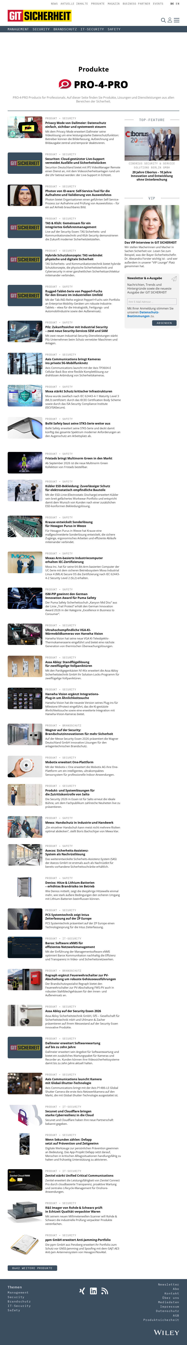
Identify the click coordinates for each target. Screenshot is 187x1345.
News (54, 3)
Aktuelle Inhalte (74, 3)
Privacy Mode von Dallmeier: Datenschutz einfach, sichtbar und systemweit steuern (75, 125)
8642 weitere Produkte (32, 1268)
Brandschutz (65, 29)
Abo (176, 1289)
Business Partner (136, 3)
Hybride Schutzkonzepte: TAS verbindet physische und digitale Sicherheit (73, 257)
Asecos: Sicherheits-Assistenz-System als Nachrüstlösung (67, 852)
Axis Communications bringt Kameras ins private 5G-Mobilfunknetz (73, 361)
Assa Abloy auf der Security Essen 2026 (73, 1011)
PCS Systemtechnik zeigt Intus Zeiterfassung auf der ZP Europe (68, 917)
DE (172, 3)
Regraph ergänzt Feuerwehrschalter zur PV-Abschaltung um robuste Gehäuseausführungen (80, 977)
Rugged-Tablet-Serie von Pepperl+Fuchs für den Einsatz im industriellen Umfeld (74, 293)
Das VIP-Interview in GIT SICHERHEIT (151, 242)
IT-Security (92, 29)
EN (177, 3)
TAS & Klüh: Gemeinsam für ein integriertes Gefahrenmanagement (70, 225)
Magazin (114, 3)
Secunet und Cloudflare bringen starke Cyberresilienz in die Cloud (69, 1113)
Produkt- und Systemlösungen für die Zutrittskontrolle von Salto (70, 792)
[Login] (170, 20)
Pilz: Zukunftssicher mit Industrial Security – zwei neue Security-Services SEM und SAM (76, 329)
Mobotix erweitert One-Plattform (69, 762)
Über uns (170, 1298)
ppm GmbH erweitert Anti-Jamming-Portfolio (78, 1240)
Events (158, 3)
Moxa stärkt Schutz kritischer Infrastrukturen (78, 391)
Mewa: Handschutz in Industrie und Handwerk (79, 823)
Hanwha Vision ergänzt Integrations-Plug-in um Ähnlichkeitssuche (72, 696)
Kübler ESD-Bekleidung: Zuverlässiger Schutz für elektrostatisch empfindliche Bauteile (77, 488)
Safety (114, 29)
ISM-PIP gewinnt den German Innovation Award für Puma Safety (70, 596)
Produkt (51, 118)
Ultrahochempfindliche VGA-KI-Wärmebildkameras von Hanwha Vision (74, 632)
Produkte (98, 3)
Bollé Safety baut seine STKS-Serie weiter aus (77, 423)
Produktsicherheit (161, 1320)
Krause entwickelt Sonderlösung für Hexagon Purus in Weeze (69, 524)
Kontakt (172, 1293)
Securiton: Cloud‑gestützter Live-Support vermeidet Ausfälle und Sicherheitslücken (75, 161)
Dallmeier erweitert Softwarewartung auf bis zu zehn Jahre (72, 1045)
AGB (176, 1315)
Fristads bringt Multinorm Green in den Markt (78, 458)
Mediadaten (168, 1302)
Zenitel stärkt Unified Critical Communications (79, 1176)
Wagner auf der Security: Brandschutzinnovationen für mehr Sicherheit (79, 732)
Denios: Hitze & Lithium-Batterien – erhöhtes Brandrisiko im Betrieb (70, 885)
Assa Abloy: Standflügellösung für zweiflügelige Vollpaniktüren (68, 664)
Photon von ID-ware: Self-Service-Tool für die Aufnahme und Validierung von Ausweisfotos (78, 193)
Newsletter (168, 1284)
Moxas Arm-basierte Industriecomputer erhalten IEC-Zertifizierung (74, 560)
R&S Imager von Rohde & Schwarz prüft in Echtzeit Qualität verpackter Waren (73, 1210)
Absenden (164, 323)
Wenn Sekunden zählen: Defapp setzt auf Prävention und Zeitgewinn (72, 1141)
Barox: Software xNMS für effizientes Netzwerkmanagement (70, 945)
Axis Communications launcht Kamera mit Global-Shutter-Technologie (73, 1081)
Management (18, 29)
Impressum (169, 1306)
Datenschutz (167, 1311)
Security (41, 29)
